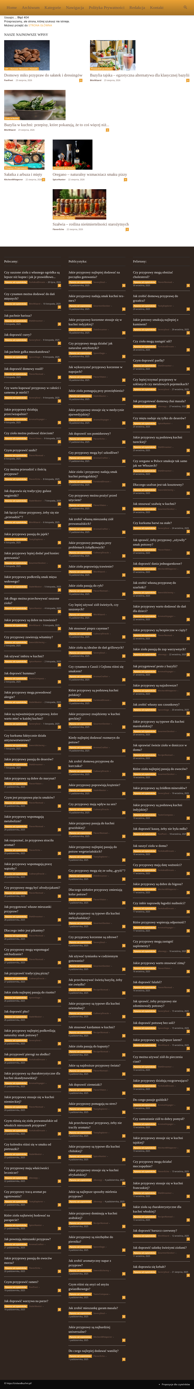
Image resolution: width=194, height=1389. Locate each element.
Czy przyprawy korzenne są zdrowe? (93, 937)
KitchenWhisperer (13, 179)
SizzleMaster (35, 500)
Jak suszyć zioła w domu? (150, 846)
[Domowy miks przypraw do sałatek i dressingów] (43, 55)
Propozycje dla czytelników (176, 1384)
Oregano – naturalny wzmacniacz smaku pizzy (90, 174)
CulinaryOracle (37, 873)
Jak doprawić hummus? (20, 673)
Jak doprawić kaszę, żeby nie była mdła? (160, 829)
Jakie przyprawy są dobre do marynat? (30, 778)
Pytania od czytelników (15, 282)
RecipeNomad (100, 989)
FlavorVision (35, 438)
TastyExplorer (36, 539)
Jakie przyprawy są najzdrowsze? (155, 685)
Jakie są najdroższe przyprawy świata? (94, 1065)
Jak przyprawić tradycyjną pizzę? (26, 973)
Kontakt (156, 7)
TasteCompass (36, 678)
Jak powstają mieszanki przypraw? (27, 1239)
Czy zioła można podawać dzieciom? (29, 433)
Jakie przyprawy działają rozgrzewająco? (161, 1080)
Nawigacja (75, 7)
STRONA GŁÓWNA (40, 25)
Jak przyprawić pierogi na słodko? (27, 1054)
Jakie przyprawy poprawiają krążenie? (94, 785)
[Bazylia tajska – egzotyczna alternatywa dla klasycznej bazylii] (139, 55)
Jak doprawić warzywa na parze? (26, 1301)
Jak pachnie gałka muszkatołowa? (27, 352)
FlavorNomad (36, 373)
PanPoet (8, 80)
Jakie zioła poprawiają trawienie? (91, 566)
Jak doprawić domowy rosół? (23, 369)
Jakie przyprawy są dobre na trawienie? (30, 620)
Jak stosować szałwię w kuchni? (154, 504)
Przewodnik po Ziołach (101, 68)
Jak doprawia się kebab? (149, 1267)
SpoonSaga (34, 356)
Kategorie (53, 7)
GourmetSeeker (37, 562)
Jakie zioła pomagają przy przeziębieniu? (96, 391)
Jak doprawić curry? (17, 335)
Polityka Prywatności (106, 7)
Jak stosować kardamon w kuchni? (92, 1027)
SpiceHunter (59, 179)
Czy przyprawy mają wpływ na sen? (93, 804)
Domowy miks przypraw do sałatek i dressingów (43, 75)
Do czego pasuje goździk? (150, 1100)
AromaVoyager (37, 419)
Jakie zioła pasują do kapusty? (89, 1046)
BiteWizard (95, 80)
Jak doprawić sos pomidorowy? (90, 433)
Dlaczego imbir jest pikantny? (24, 930)
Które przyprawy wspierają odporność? (159, 922)
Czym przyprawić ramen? (21, 1282)
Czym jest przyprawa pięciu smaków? (29, 797)
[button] (185, 8)
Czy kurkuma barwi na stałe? (152, 523)
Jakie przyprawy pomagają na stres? (93, 1104)
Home (12, 7)
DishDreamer (36, 320)
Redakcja (137, 7)
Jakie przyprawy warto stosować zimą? (159, 963)
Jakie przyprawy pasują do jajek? (26, 534)
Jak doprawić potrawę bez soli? (154, 1023)
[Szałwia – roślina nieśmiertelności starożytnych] (91, 204)
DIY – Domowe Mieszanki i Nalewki (21, 68)
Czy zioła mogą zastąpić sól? (152, 341)
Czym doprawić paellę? (148, 360)
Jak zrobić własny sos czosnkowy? (156, 704)
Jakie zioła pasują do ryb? (86, 585)
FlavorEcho (58, 229)
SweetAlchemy (37, 642)
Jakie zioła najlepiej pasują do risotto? (30, 992)
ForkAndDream (37, 282)
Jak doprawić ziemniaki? (85, 1084)
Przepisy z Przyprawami (16, 168)
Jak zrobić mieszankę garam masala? (93, 1308)
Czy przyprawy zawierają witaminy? (28, 637)
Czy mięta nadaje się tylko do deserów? (159, 418)
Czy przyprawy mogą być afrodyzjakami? (32, 887)
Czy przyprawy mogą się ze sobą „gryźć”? (97, 870)
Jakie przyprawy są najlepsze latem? (157, 1040)
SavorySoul (34, 339)
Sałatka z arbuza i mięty (23, 174)
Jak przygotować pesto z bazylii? (155, 666)
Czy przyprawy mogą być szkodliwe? (94, 452)
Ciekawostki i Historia (64, 217)
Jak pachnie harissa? (18, 315)
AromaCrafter (36, 1244)
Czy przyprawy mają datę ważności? (157, 865)
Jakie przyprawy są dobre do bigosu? (158, 884)
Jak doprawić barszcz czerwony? (155, 1230)
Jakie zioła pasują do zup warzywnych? (159, 649)
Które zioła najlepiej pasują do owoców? (160, 769)
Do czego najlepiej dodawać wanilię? (94, 1351)
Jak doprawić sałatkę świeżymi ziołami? (160, 1247)
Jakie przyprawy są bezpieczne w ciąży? (160, 630)
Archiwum (31, 7)
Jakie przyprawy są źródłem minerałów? (160, 788)
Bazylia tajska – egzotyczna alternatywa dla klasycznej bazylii (139, 75)
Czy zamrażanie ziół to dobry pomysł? (159, 1119)
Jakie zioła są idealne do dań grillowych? (96, 647)
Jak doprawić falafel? (147, 982)
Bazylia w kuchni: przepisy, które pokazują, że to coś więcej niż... (56, 125)
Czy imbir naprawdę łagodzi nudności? (159, 903)
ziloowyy (33, 1177)
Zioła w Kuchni (12, 118)
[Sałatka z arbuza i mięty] (24, 155)
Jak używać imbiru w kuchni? (24, 656)
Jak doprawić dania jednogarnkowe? (157, 563)
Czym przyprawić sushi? (20, 450)
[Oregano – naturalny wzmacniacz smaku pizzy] (90, 155)
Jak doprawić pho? (16, 1011)
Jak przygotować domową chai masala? (159, 401)
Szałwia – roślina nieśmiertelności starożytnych (91, 224)
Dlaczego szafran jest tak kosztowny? (158, 484)
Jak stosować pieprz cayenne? (89, 628)
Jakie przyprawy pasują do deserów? (28, 759)
